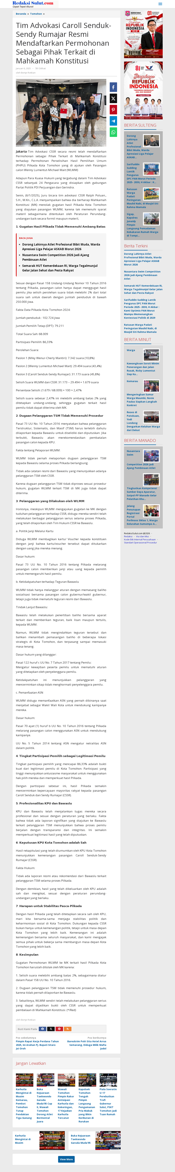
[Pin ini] (113, 109)
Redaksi (128, 536)
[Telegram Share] (113, 121)
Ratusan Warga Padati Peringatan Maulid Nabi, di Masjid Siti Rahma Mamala (140, 328)
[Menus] (160, 4)
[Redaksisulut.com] (35, 4)
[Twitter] (51, 1029)
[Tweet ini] (113, 98)
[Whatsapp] (113, 132)
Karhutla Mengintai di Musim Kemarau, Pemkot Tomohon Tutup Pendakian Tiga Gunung (24, 1103)
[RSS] (67, 1029)
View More (66, 1159)
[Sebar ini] (113, 87)
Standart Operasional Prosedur (140, 542)
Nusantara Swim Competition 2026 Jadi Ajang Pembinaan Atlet (142, 275)
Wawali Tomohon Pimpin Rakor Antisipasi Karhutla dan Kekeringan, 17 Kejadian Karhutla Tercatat (66, 1103)
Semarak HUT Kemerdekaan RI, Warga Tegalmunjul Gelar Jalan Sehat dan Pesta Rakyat (143, 289)
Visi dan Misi (142, 536)
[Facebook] (42, 1029)
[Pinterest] (59, 1029)
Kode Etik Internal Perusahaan (140, 539)
